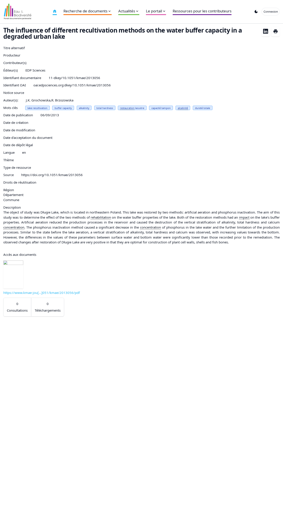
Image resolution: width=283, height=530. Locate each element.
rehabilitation (101, 217)
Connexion (271, 12)
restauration (127, 108)
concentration (13, 227)
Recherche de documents (85, 11)
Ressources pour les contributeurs (202, 11)
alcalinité (183, 108)
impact (244, 217)
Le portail (154, 11)
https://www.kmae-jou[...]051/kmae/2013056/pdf (41, 292)
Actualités (126, 11)
